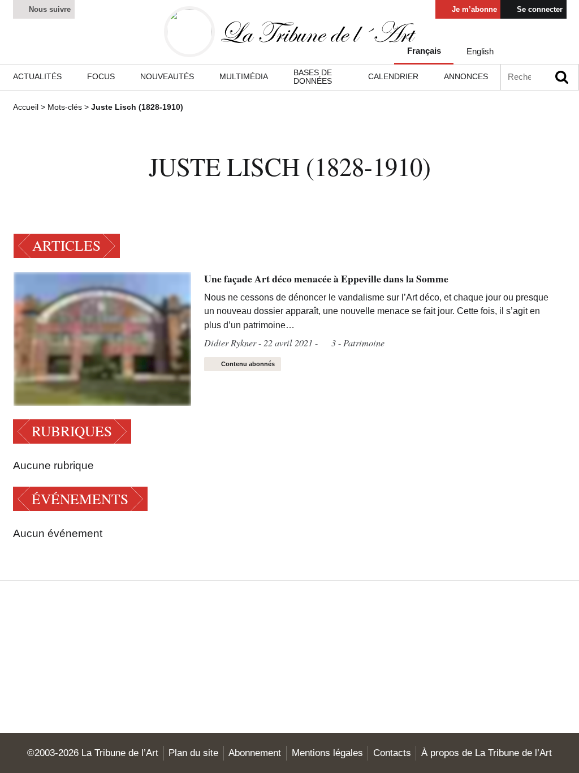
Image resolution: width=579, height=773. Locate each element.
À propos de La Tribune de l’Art (486, 752)
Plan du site (193, 752)
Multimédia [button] (243, 76)
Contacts (392, 752)
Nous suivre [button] (49, 9)
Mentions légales (327, 752)
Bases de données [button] (312, 76)
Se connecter (539, 9)
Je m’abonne (473, 9)
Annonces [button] (466, 76)
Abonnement (254, 752)
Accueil (25, 107)
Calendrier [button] (393, 76)
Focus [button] (101, 76)
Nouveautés (167, 76)
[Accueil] (290, 32)
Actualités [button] (37, 76)
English (480, 51)
